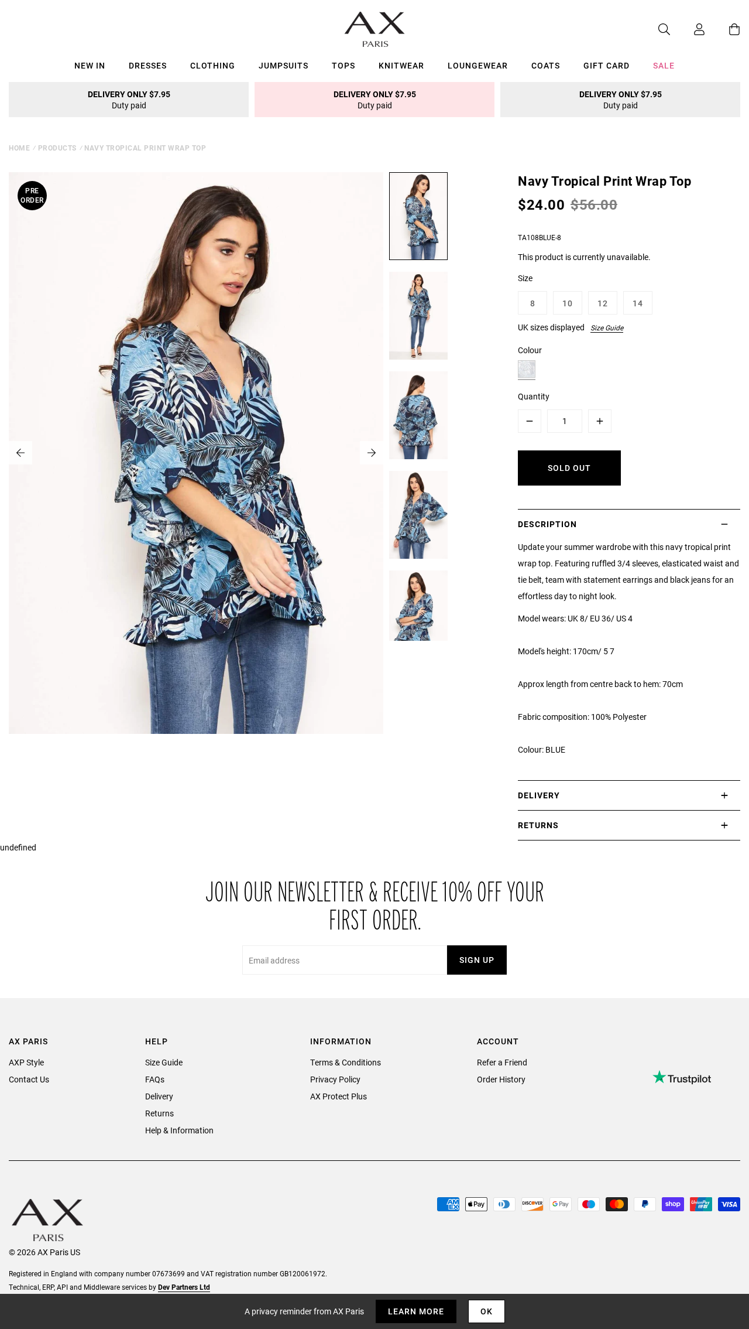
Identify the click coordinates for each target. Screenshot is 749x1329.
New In (89, 65)
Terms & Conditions (345, 1062)
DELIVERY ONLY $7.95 (129, 99)
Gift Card (606, 65)
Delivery (159, 1096)
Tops (343, 65)
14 (638, 303)
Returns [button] (538, 825)
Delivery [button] (539, 795)
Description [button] (547, 523)
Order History (501, 1079)
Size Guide (606, 327)
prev (20, 452)
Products (57, 147)
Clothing (212, 65)
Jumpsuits (283, 65)
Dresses (148, 65)
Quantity (533, 396)
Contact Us (29, 1079)
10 (567, 303)
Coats (545, 65)
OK (486, 1311)
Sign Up (476, 959)
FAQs (154, 1079)
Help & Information (179, 1130)
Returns (159, 1113)
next (371, 452)
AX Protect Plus (338, 1096)
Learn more (416, 1311)
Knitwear (401, 65)
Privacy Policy (335, 1079)
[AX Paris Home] (375, 29)
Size (525, 277)
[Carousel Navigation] (196, 452)
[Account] (687, 29)
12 (602, 303)
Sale (664, 65)
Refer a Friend (502, 1062)
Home (19, 147)
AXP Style (26, 1062)
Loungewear (478, 65)
